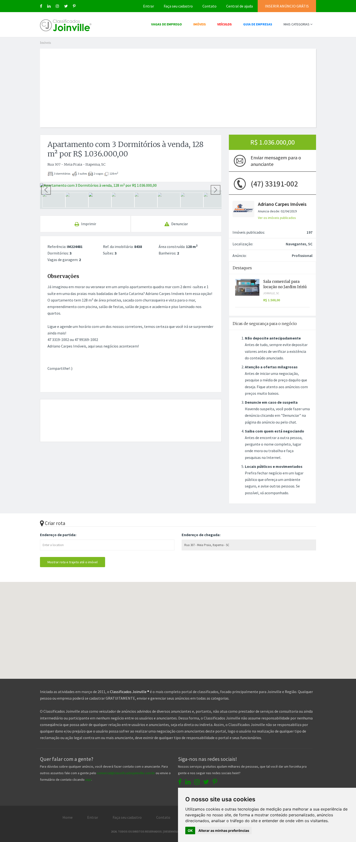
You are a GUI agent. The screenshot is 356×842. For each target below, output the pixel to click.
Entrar (148, 6)
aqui (88, 779)
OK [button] (190, 830)
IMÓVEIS (199, 24)
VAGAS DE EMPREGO (166, 24)
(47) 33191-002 (274, 184)
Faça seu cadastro (178, 6)
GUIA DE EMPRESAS (257, 24)
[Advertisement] (178, 82)
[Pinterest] (74, 6)
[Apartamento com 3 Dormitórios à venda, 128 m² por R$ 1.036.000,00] (131, 185)
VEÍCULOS (224, 24)
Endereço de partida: (58, 534)
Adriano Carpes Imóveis (282, 204)
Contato (209, 6)
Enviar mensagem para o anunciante (276, 160)
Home (67, 817)
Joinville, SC (271, 293)
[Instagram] (57, 6)
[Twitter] (66, 6)
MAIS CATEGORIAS (297, 24)
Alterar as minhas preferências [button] (223, 830)
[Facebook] (41, 6)
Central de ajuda (239, 6)
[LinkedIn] (49, 6)
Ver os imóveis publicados (277, 218)
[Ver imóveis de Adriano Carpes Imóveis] (243, 208)
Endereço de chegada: (201, 534)
